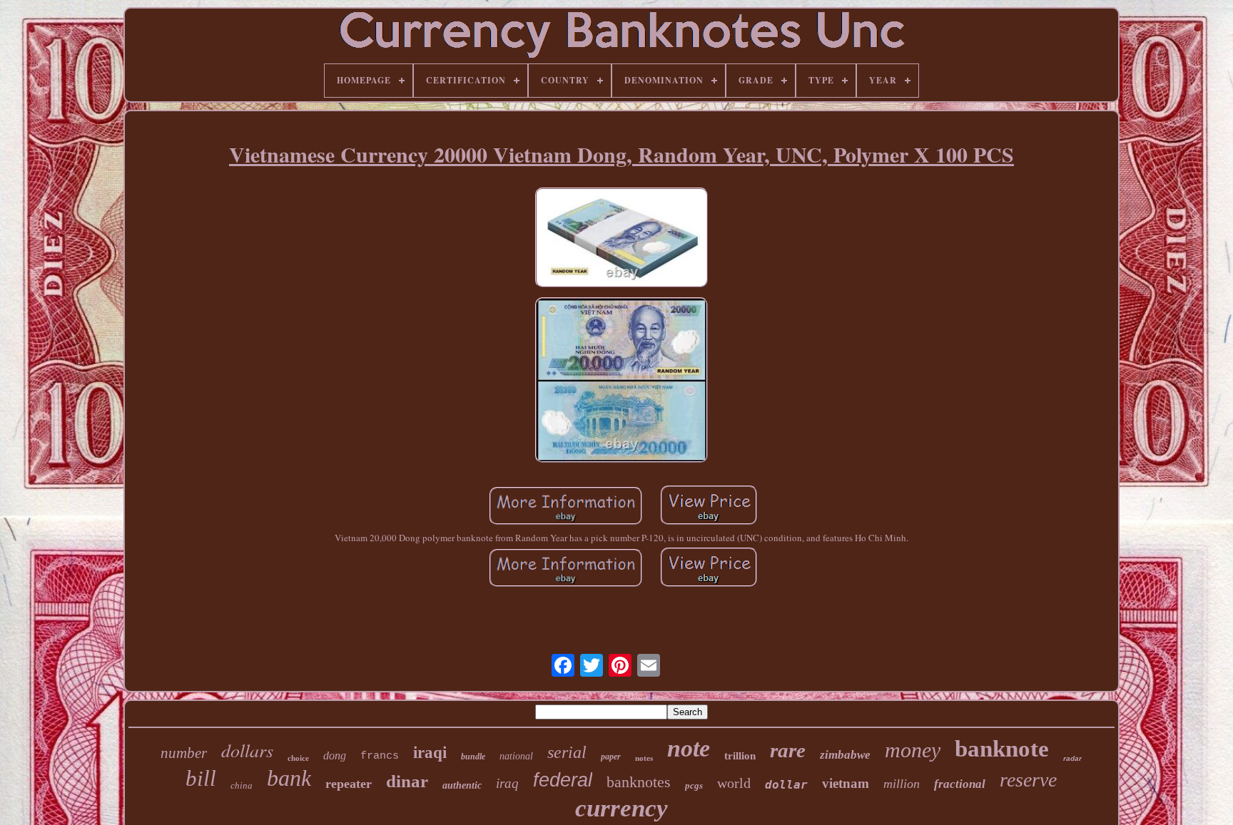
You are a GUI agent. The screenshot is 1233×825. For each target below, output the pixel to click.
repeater (348, 784)
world (734, 783)
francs (379, 756)
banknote (1002, 749)
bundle (473, 757)
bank (289, 778)
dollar (786, 784)
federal (562, 780)
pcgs (694, 785)
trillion (740, 756)
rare (788, 750)
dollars (247, 749)
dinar (407, 781)
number (184, 753)
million (901, 784)
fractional (959, 784)
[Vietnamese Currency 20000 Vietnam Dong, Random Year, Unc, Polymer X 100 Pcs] (621, 239)
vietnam (845, 783)
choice (298, 758)
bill (201, 778)
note (688, 748)
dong (334, 755)
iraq (507, 783)
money (912, 750)
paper (611, 757)
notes (644, 758)
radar (1072, 758)
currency (621, 808)
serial (567, 752)
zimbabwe (845, 755)
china (241, 785)
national (516, 756)
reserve (1028, 780)
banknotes (639, 782)
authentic (462, 785)
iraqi (430, 753)
